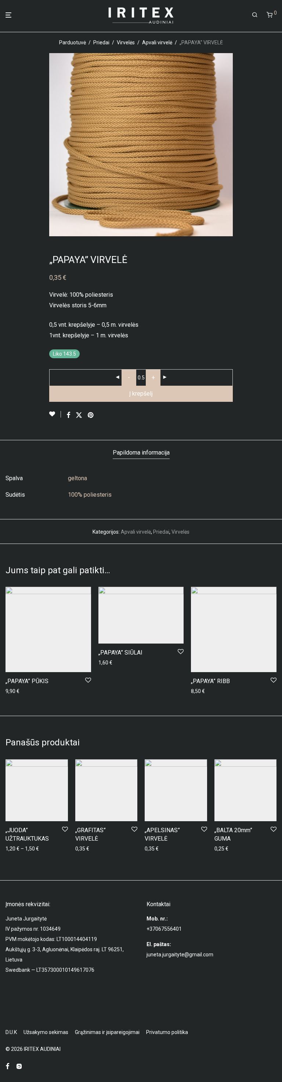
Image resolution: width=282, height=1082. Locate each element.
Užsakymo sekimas (46, 1032)
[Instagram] (19, 1066)
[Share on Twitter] (79, 415)
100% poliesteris (90, 494)
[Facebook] (7, 1066)
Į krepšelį (141, 393)
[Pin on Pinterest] (91, 415)
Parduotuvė (72, 42)
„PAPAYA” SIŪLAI (120, 652)
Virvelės (126, 42)
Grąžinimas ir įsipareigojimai (107, 1032)
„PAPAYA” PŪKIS (27, 681)
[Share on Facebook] (68, 415)
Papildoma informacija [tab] (141, 452)
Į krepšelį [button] (13, 691)
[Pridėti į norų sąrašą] (55, 414)
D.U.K (11, 1032)
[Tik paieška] (254, 15)
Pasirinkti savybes (24, 849)
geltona (77, 478)
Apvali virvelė (157, 42)
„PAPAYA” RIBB (210, 681)
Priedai (101, 42)
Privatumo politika (167, 1032)
